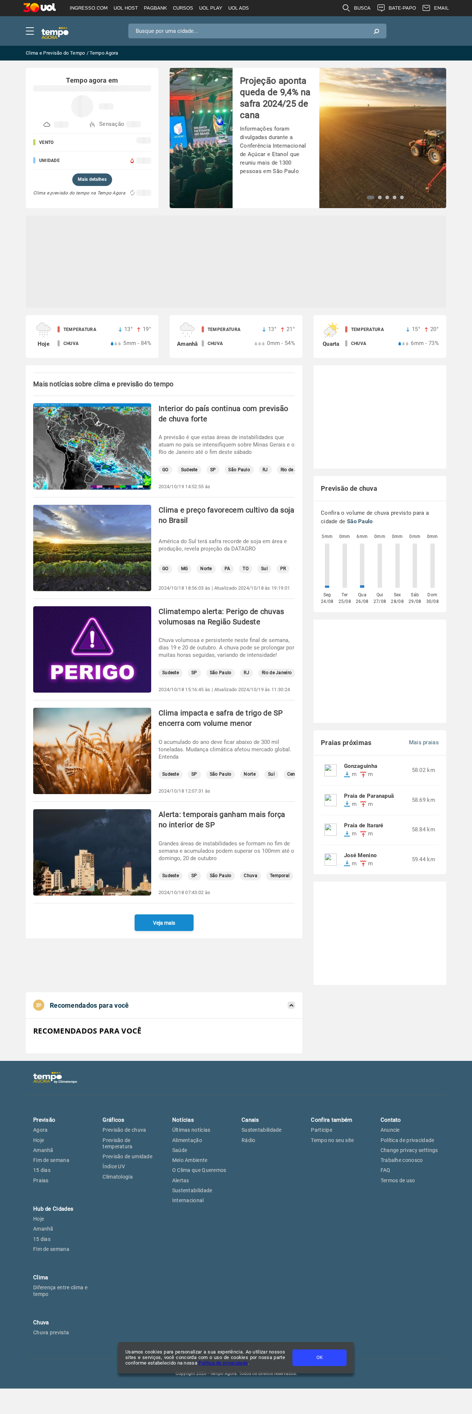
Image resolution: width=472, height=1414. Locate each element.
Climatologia (118, 1177)
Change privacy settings (409, 1150)
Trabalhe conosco (402, 1160)
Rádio (249, 1140)
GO (165, 470)
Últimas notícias (191, 1130)
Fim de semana (51, 1160)
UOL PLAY (210, 8)
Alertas (180, 1180)
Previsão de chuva (124, 1130)
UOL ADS (238, 8)
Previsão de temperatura (117, 1143)
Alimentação (187, 1140)
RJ (265, 470)
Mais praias (424, 742)
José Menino (360, 855)
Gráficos (113, 1120)
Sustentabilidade (192, 1190)
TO (246, 568)
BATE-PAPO (402, 8)
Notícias (183, 1120)
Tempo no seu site (332, 1140)
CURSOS (183, 8)
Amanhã (43, 1150)
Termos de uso (398, 1180)
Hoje (38, 1140)
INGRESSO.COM (89, 8)
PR (283, 568)
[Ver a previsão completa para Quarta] (379, 336)
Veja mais (164, 923)
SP (213, 470)
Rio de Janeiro (277, 672)
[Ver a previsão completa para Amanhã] (236, 336)
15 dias (42, 1170)
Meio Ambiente (190, 1160)
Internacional (188, 1200)
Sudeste (189, 470)
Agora (40, 1130)
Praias (41, 1180)
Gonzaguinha (360, 766)
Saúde (179, 1150)
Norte (206, 568)
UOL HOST (126, 8)
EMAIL (441, 8)
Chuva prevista (51, 1332)
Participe (321, 1130)
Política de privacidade (223, 1363)
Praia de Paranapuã (369, 796)
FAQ (386, 1170)
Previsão (44, 1120)
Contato (391, 1120)
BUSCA (362, 8)
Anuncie (390, 1130)
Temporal (279, 875)
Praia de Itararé (364, 825)
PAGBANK (155, 8)
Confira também (331, 1120)
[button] (370, 197)
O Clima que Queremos (199, 1170)
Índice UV (114, 1166)
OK (319, 1357)
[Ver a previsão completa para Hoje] (92, 336)
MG (184, 568)
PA (227, 568)
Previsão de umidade (127, 1156)
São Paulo (239, 470)
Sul (264, 568)
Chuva (250, 875)
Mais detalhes (92, 179)
